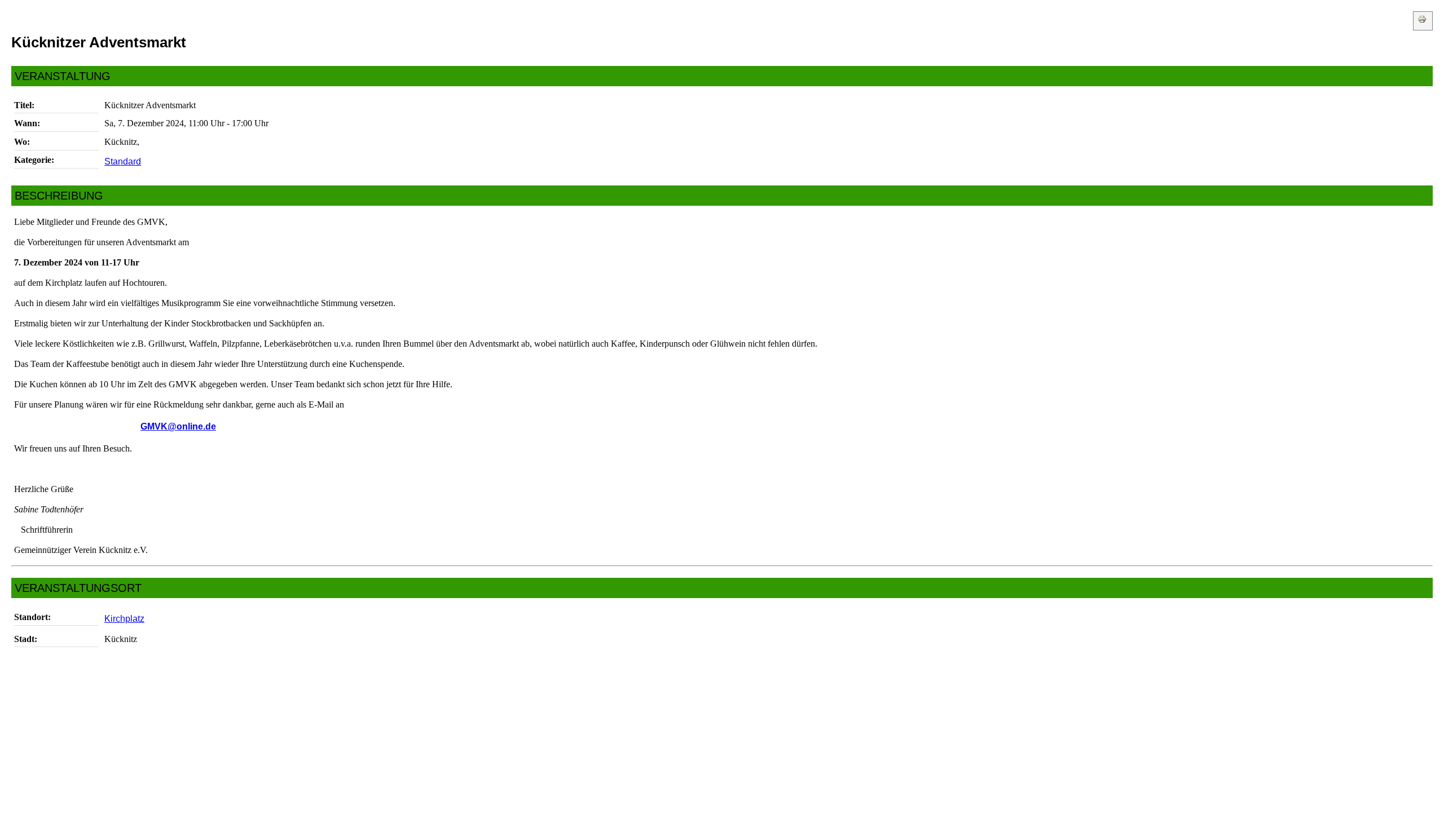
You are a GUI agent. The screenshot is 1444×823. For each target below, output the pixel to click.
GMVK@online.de (178, 426)
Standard (122, 161)
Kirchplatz (124, 618)
